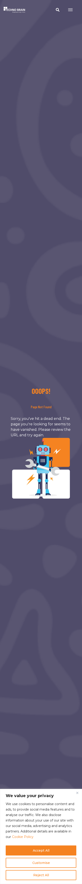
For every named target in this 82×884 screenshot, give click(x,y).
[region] (41, 836)
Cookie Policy (22, 837)
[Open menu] (70, 10)
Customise (41, 863)
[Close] (77, 793)
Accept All (41, 850)
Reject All (41, 875)
